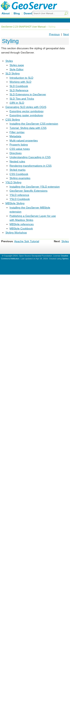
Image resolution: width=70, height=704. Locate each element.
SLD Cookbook (19, 86)
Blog (17, 13)
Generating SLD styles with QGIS (25, 107)
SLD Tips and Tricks (22, 98)
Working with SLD (20, 81)
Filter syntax (17, 132)
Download (30, 13)
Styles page (17, 65)
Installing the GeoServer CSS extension (34, 123)
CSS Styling (12, 119)
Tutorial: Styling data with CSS (28, 127)
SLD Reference (19, 90)
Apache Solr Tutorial (26, 241)
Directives (16, 153)
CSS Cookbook (19, 174)
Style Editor (17, 69)
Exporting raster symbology (26, 115)
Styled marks (17, 169)
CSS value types (20, 148)
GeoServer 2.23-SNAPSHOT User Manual (23, 26)
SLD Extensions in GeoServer (28, 94)
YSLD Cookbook (20, 199)
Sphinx (65, 259)
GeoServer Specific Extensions (28, 190)
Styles (9, 60)
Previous (54, 34)
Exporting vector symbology (27, 111)
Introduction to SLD (21, 77)
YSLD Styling (13, 182)
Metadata (15, 136)
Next (66, 34)
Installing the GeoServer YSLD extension (35, 186)
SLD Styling (12, 73)
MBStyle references (22, 224)
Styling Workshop (16, 232)
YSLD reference (19, 194)
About (6, 13)
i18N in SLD (17, 102)
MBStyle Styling (14, 203)
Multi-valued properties (24, 140)
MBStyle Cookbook (21, 228)
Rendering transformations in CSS (31, 165)
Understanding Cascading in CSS (30, 157)
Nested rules (17, 161)
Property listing (19, 144)
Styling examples (20, 178)
